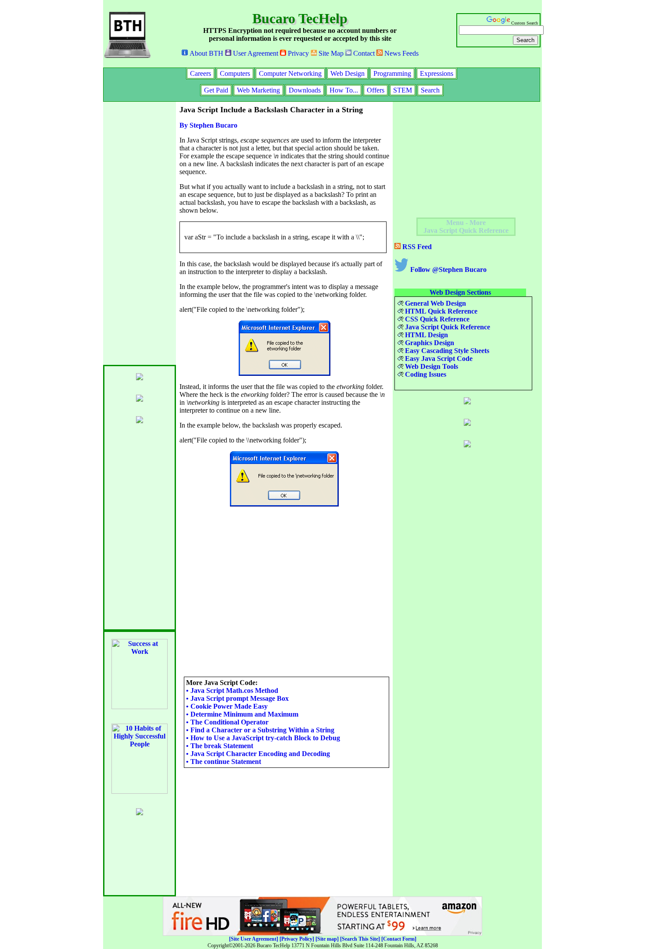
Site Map (330, 53)
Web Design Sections (460, 292)
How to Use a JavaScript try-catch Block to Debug (263, 738)
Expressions (436, 73)
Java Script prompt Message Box (237, 698)
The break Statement (219, 745)
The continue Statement (223, 761)
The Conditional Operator (227, 722)
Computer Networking (290, 73)
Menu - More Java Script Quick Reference (466, 226)
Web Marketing (258, 90)
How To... (344, 90)
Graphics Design (428, 342)
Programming (392, 73)
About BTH (205, 53)
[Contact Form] (398, 939)
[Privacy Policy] (297, 939)
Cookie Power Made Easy (227, 706)
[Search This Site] (360, 939)
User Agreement (254, 53)
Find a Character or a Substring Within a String (260, 730)
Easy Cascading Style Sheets (446, 350)
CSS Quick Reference (436, 319)
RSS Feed (416, 246)
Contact (363, 53)
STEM (402, 90)
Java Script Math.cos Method (232, 690)
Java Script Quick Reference (446, 327)
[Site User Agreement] (253, 939)
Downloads (304, 90)
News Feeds (401, 53)
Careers (200, 73)
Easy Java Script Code (438, 358)
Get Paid (216, 90)
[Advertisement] (138, 233)
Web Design (347, 73)
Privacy (297, 53)
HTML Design (425, 335)
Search (430, 90)
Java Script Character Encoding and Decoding (258, 753)
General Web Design (434, 303)
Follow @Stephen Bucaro (447, 269)
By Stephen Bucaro (208, 125)
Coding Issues (424, 374)
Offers (375, 90)
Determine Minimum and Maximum (242, 714)
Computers (235, 73)
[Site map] (327, 939)
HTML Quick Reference (440, 311)
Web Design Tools (430, 366)
